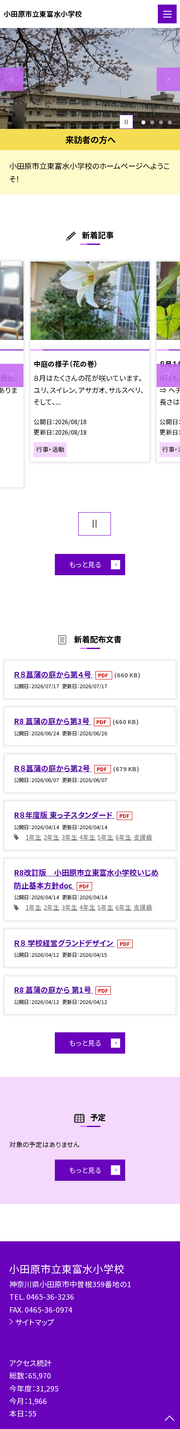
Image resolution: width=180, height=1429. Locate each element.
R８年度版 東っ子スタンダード (64, 814)
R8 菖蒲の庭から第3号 (52, 720)
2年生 (51, 837)
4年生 (87, 837)
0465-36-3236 (50, 1296)
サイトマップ (34, 1321)
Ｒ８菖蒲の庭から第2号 (53, 767)
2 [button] (152, 122)
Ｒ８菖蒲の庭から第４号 (53, 674)
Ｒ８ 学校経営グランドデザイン (64, 942)
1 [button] (143, 122)
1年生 (33, 837)
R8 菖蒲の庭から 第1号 (53, 989)
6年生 (123, 837)
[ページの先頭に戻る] (169, 1419)
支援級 (143, 837)
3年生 (69, 837)
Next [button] (168, 79)
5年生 (105, 837)
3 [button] (161, 122)
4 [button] (170, 122)
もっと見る (85, 564)
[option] (90, 78)
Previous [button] (11, 79)
